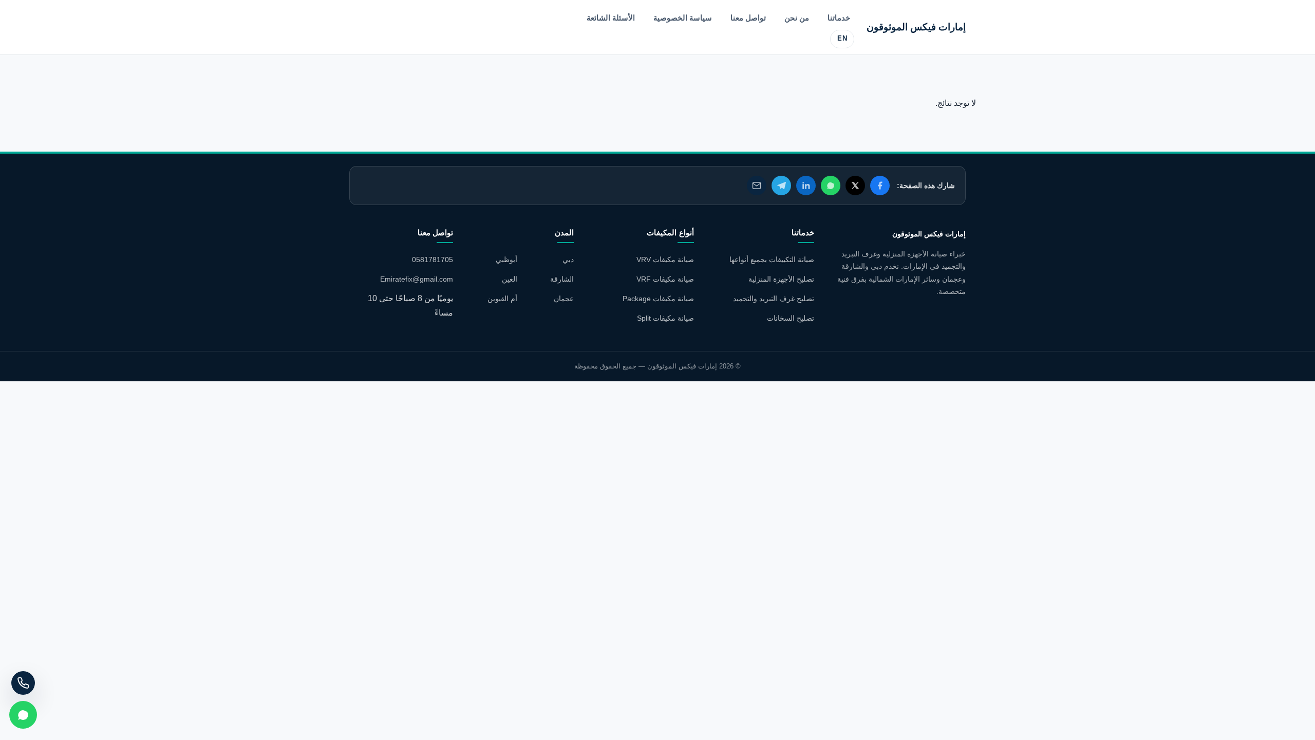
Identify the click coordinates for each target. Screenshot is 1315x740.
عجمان (564, 298)
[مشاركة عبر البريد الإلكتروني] (756, 185)
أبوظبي (506, 259)
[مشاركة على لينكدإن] (806, 185)
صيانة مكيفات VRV (665, 259)
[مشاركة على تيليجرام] (781, 185)
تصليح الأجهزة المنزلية (781, 279)
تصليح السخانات (790, 318)
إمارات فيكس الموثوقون (916, 27)
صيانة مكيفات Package (658, 298)
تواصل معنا (748, 17)
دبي (568, 259)
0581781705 (432, 259)
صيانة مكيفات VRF (665, 279)
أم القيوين (502, 298)
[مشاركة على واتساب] (830, 185)
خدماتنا (839, 17)
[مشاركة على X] (855, 185)
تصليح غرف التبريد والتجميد (773, 298)
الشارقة (562, 279)
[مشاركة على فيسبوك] (880, 185)
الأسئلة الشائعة (611, 17)
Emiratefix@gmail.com (416, 279)
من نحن (796, 17)
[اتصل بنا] (23, 683)
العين (509, 279)
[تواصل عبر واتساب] (23, 715)
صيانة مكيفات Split (665, 318)
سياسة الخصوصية (682, 17)
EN (842, 38)
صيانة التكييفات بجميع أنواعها (771, 259)
